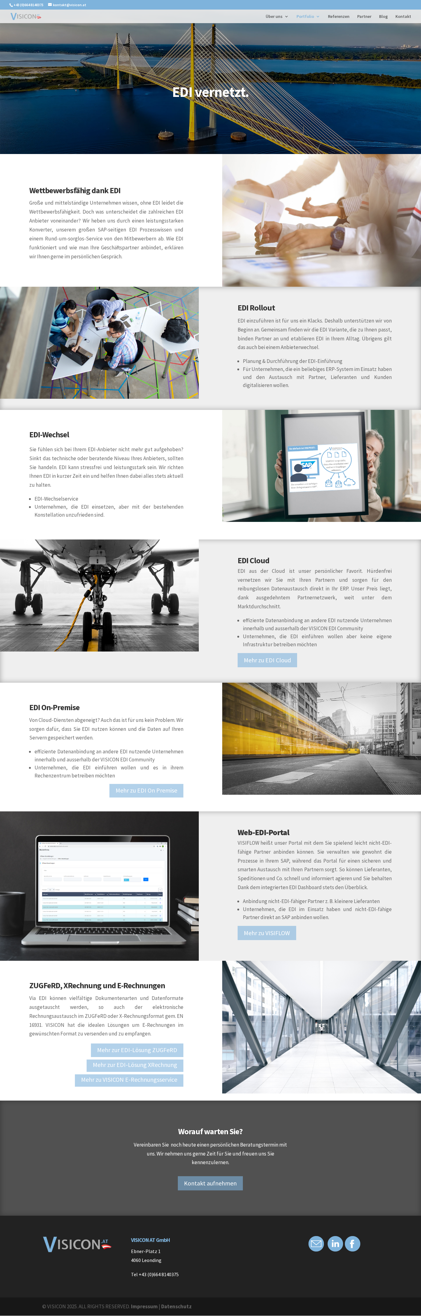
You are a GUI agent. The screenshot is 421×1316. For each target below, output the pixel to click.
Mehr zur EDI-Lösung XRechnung (135, 1064)
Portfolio (305, 16)
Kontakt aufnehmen (210, 1183)
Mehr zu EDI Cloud (267, 660)
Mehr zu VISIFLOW (267, 933)
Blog (383, 16)
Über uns (274, 16)
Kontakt (403, 16)
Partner (364, 16)
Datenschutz (176, 1306)
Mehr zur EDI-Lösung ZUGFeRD (137, 1050)
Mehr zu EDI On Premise (146, 790)
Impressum (144, 1306)
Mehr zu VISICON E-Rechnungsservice (129, 1079)
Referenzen (338, 16)
